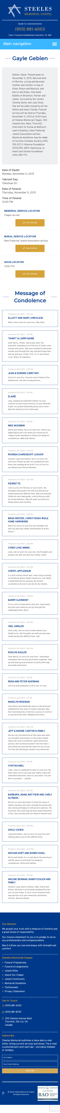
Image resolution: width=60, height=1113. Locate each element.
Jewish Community (15, 979)
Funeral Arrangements (16, 966)
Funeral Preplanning (15, 962)
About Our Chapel (14, 975)
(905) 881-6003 (30, 29)
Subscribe (30, 1071)
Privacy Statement (15, 991)
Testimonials (11, 987)
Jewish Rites (11, 970)
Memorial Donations (15, 983)
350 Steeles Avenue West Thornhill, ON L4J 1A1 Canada (18, 1022)
